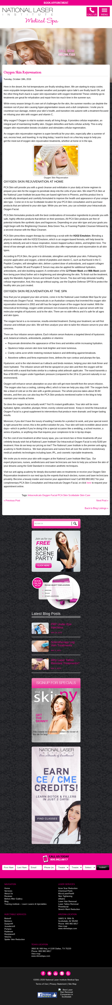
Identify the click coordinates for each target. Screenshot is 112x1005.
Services (8, 891)
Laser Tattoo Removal (68, 904)
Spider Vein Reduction (14, 939)
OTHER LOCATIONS (52, 596)
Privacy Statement (58, 984)
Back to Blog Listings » (96, 508)
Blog (6, 901)
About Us (8, 893)
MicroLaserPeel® (66, 893)
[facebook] (47, 995)
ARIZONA (48, 590)
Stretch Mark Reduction (69, 909)
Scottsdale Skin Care (79, 495)
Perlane (8, 929)
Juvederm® (9, 926)
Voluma (7, 937)
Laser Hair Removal (67, 901)
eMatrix (61, 899)
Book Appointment (56, 2)
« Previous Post (12, 500)
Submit (102, 867)
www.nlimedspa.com (67, 928)
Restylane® (9, 934)
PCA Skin (63, 495)
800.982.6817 (71, 923)
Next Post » (102, 500)
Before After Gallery (13, 899)
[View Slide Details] (56, 795)
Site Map (72, 984)
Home (7, 888)
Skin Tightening (65, 896)
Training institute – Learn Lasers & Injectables (25, 904)
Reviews (8, 896)
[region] (56, 797)
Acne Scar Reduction (68, 888)
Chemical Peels (65, 891)
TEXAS (47, 593)
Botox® (7, 918)
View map (62, 926)
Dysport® (8, 923)
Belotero (8, 921)
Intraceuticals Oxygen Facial (42, 495)
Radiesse (8, 931)
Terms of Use (42, 984)
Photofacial (63, 906)
